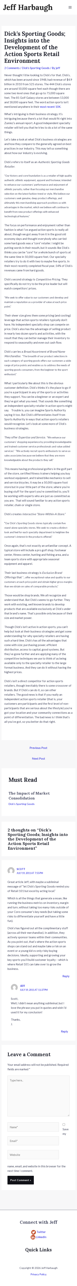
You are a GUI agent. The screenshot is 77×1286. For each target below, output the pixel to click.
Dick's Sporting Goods (36, 68)
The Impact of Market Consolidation (29, 795)
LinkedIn (41, 1237)
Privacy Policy (38, 1274)
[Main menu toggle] (70, 7)
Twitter (41, 1232)
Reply (66, 976)
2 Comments (12, 68)
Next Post (38, 758)
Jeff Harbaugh (28, 7)
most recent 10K (50, 106)
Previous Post (38, 747)
